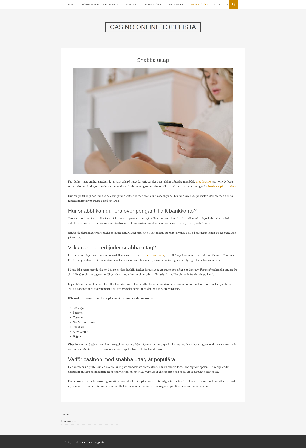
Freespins (132, 4)
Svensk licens (223, 4)
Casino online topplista (91, 442)
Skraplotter (153, 4)
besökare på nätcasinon (222, 186)
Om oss (65, 415)
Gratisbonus (88, 4)
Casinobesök (176, 4)
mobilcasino (203, 182)
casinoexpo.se (155, 255)
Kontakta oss (68, 421)
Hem (70, 4)
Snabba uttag (199, 4)
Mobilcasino (111, 4)
